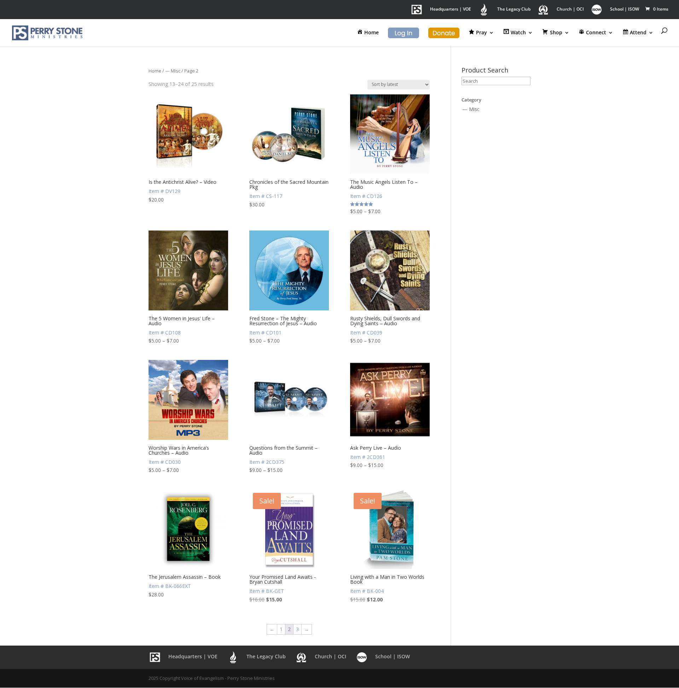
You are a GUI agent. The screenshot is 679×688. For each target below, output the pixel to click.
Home (155, 71)
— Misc (172, 71)
